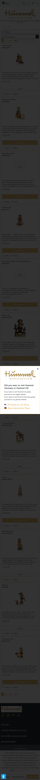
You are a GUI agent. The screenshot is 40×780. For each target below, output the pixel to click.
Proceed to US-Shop (18, 404)
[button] (3, 776)
